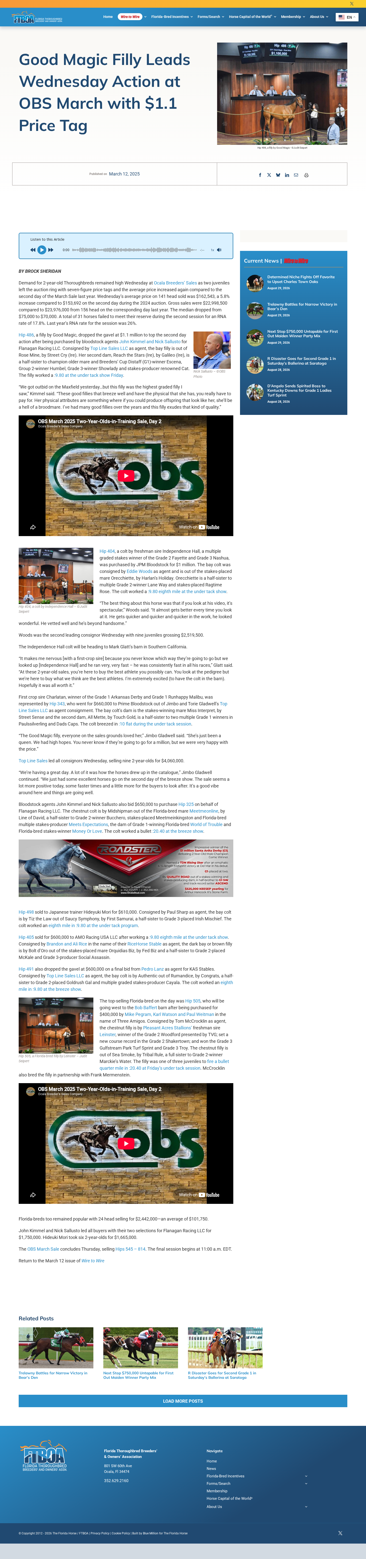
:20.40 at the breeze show (177, 831)
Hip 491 (26, 969)
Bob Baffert (146, 1007)
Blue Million (150, 1533)
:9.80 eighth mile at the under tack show (187, 591)
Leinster (108, 1034)
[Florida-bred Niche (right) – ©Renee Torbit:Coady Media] (255, 277)
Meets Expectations (88, 824)
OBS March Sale (43, 1249)
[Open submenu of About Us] (305, 1507)
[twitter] (352, 4)
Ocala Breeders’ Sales (175, 282)
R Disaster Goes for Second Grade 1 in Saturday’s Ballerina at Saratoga (301, 360)
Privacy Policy (100, 1533)
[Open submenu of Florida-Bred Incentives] (305, 1477)
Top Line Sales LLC (109, 348)
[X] (269, 175)
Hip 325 (186, 804)
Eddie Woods (139, 571)
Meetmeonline (203, 811)
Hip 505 (192, 1000)
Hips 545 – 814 (130, 1249)
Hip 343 (57, 703)
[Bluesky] (278, 175)
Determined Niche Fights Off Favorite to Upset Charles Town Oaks (301, 279)
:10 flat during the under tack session (155, 723)
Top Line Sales (33, 760)
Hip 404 (107, 551)
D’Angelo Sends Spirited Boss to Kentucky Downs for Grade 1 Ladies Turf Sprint (299, 390)
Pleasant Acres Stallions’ (167, 1027)
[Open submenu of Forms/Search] (305, 1484)
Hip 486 (26, 334)
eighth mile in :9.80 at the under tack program (93, 925)
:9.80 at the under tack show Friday (88, 375)
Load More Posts (183, 1401)
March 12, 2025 (124, 173)
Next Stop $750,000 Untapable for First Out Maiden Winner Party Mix (302, 333)
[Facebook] (260, 175)
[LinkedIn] (287, 175)
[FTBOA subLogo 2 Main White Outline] (36, 11)
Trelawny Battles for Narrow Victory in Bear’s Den (302, 306)
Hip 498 (26, 912)
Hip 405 (26, 937)
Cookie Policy (121, 1533)
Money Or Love (87, 831)
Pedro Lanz (152, 969)
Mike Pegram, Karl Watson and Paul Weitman (169, 1014)
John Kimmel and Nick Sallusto (150, 341)
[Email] (296, 175)
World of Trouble (206, 824)
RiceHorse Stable (144, 944)
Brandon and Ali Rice (67, 944)
